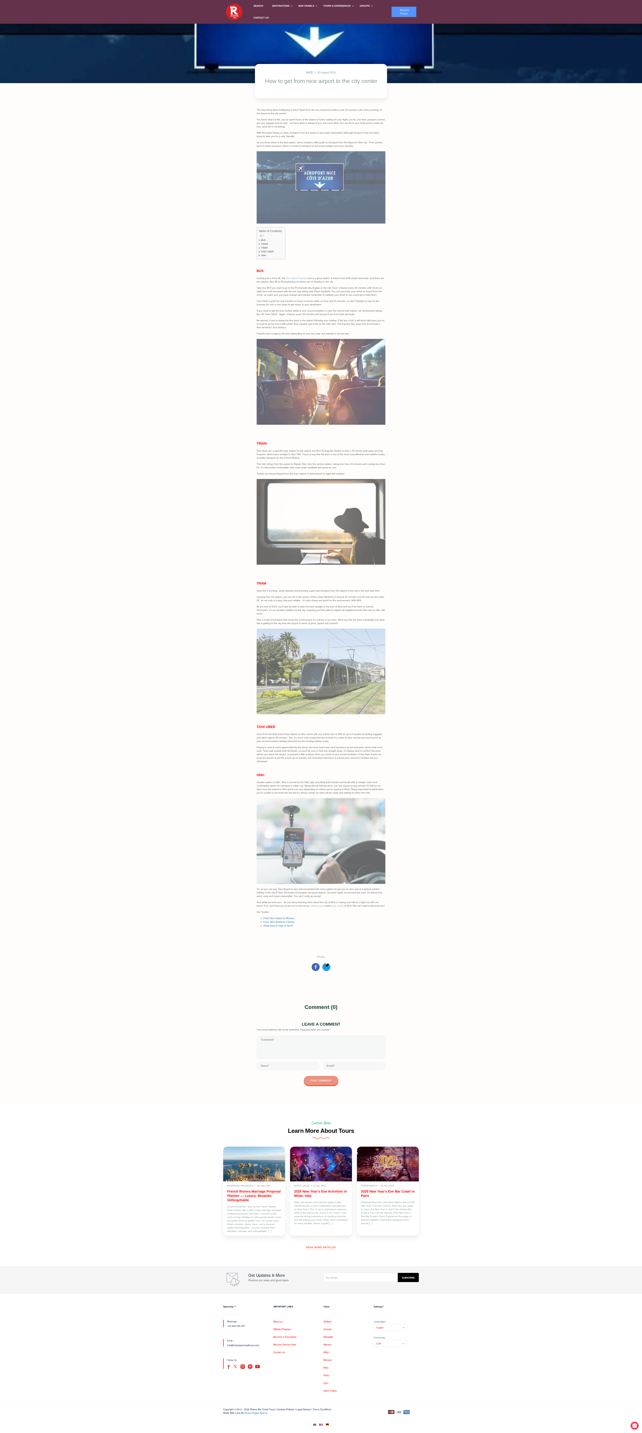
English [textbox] (380, 1327)
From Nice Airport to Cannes (278, 921)
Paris (326, 1375)
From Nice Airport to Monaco (279, 918)
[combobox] (390, 1327)
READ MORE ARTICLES (321, 1247)
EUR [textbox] (378, 1343)
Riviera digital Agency (256, 1412)
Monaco (328, 1360)
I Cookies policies (285, 1409)
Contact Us (261, 17)
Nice (309, 72)
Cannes (328, 1329)
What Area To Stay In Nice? (278, 925)
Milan (326, 1352)
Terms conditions (322, 1409)
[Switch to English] (314, 1425)
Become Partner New (284, 1344)
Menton (328, 1344)
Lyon (326, 1383)
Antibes (327, 1321)
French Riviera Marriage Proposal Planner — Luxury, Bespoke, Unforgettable (254, 1196)
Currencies (379, 1337)
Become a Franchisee (285, 1337)
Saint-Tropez (330, 1390)
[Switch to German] (327, 1425)
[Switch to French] (321, 1425)
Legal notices (303, 1409)
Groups (365, 6)
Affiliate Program (282, 1329)
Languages (380, 1321)
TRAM (264, 248)
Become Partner (404, 12)
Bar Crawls (306, 6)
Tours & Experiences (337, 6)
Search (258, 6)
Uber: (264, 255)
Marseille (328, 1337)
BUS (263, 240)
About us (278, 1321)
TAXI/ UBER (267, 251)
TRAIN (264, 244)
